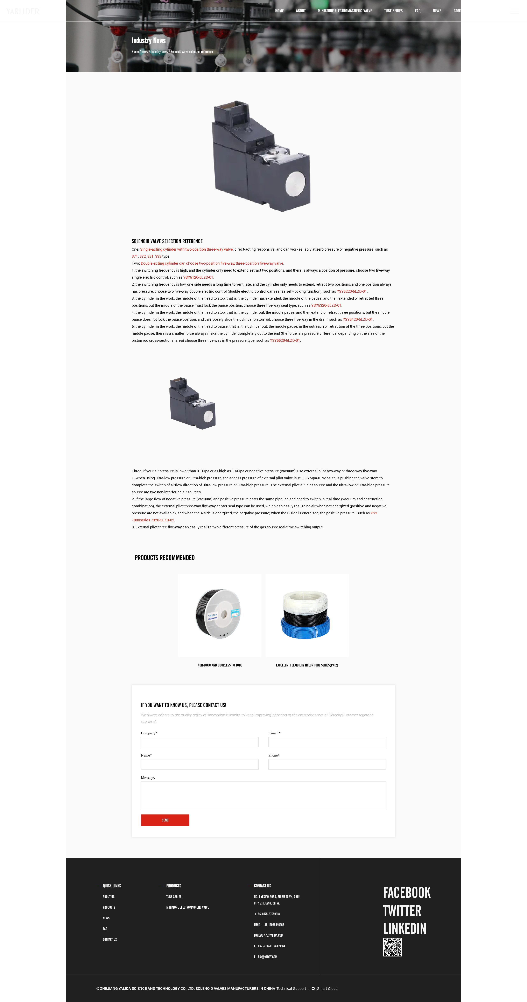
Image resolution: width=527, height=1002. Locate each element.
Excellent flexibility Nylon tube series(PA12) (307, 665)
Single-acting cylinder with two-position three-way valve (186, 249)
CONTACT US (110, 939)
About (300, 10)
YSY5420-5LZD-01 (358, 319)
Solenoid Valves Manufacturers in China (235, 988)
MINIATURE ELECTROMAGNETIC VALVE (345, 10)
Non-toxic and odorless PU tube (220, 665)
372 (143, 256)
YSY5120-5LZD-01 (198, 277)
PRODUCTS (109, 907)
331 (150, 256)
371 (135, 256)
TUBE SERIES (393, 10)
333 (158, 256)
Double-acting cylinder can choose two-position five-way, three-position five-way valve (212, 263)
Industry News (159, 51)
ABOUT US (108, 897)
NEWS (106, 918)
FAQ (418, 10)
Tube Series (173, 897)
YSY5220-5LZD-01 (352, 291)
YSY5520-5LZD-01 (285, 340)
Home (279, 10)
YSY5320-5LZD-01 (326, 305)
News (437, 10)
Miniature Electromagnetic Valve (187, 907)
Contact (460, 10)
